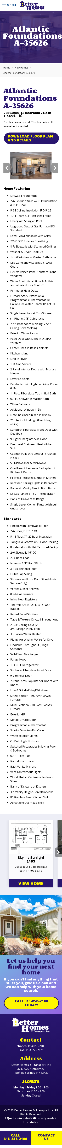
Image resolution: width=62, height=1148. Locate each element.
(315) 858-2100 (35, 1046)
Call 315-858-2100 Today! (31, 1003)
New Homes (21, 67)
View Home (30, 883)
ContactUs (46, 1137)
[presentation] (6, 168)
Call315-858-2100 (15, 1137)
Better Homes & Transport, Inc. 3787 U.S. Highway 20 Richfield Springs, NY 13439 (31, 1069)
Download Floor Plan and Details (30, 138)
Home (6, 67)
